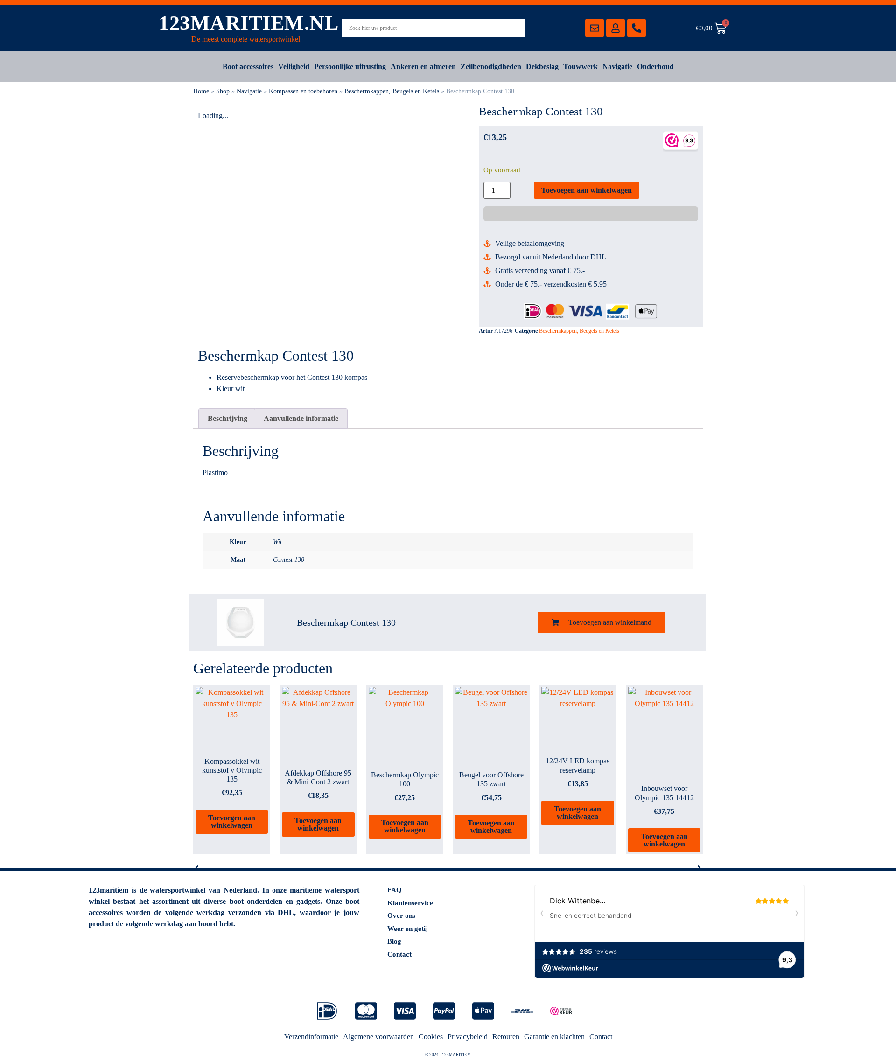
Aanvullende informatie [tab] (301, 418)
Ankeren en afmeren (423, 66)
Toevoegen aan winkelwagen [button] (231, 821)
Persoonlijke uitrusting (350, 66)
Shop (223, 91)
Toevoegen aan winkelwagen (586, 190)
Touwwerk (580, 66)
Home (201, 91)
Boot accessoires (248, 66)
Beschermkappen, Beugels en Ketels (391, 91)
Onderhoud (655, 66)
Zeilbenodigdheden (491, 66)
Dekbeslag (542, 66)
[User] (615, 28)
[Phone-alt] (636, 28)
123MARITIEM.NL (248, 23)
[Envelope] (594, 28)
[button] (601, 622)
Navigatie (617, 66)
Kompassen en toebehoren (303, 91)
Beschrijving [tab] (227, 418)
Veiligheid (293, 66)
